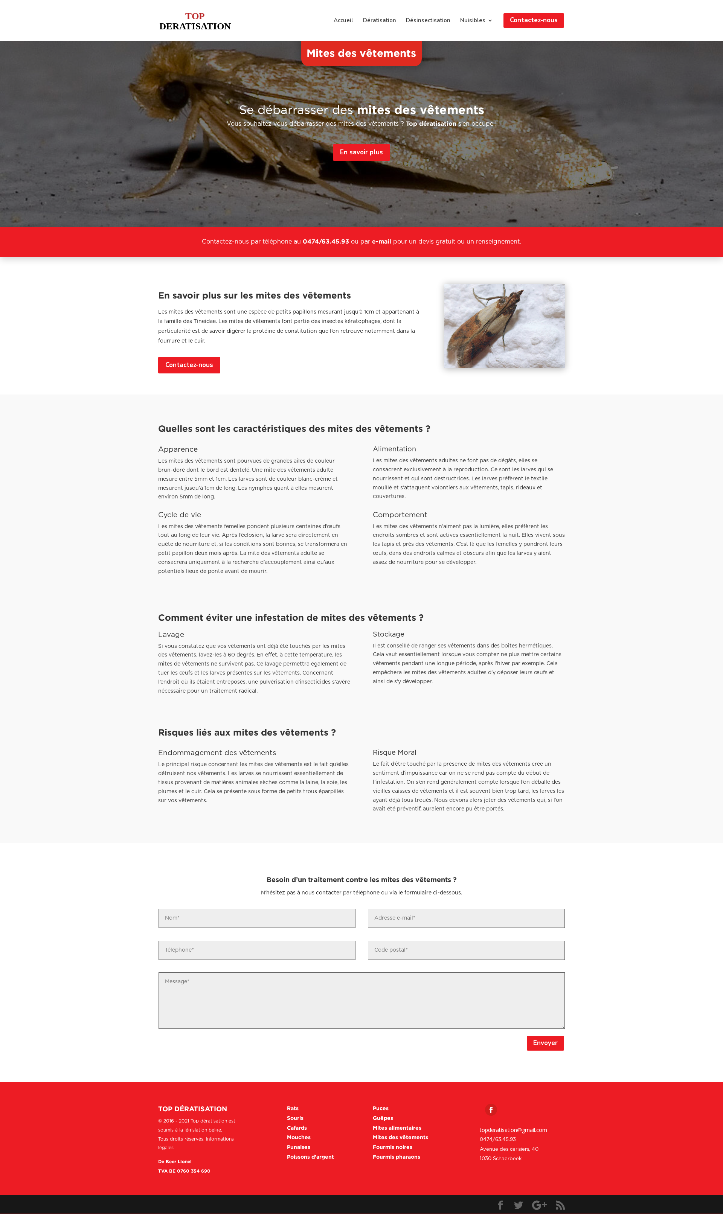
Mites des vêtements (400, 1137)
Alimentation (394, 449)
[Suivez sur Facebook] (491, 1110)
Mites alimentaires (397, 1127)
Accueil (343, 21)
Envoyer (545, 1043)
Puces (381, 1108)
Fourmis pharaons (396, 1156)
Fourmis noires (392, 1147)
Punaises (298, 1147)
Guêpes (383, 1118)
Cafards (297, 1127)
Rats (293, 1108)
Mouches (299, 1137)
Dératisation (379, 21)
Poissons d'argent (310, 1156)
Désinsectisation (428, 21)
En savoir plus (361, 152)
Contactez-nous (189, 365)
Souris (295, 1118)
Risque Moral (394, 752)
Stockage (388, 634)
